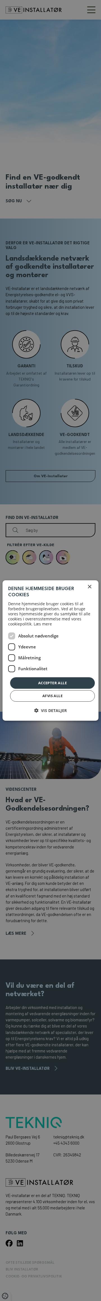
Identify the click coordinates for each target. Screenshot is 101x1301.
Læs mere (43, 624)
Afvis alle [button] (52, 695)
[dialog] (50, 650)
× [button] (89, 587)
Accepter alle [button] (52, 682)
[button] (50, 710)
